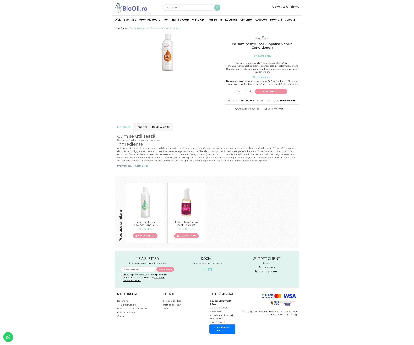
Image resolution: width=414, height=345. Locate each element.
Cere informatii (275, 108)
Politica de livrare (126, 312)
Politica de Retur (172, 304)
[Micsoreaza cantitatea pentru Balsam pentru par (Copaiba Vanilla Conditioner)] (239, 91)
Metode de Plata (172, 301)
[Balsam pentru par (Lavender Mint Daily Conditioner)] (145, 202)
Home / (118, 28)
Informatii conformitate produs (133, 165)
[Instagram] (210, 269)
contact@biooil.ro (268, 271)
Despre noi (123, 301)
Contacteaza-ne (223, 329)
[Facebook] (204, 269)
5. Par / (126, 28)
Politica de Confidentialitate (132, 308)
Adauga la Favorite (248, 108)
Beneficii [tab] (141, 127)
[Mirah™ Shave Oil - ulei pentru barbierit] (186, 202)
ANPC (166, 308)
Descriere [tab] (124, 127)
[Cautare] (217, 8)
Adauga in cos (270, 91)
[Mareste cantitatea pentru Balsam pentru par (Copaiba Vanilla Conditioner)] (250, 91)
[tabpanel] (167, 52)
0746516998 (268, 267)
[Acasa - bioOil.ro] (131, 7)
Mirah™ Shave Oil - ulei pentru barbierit (186, 223)
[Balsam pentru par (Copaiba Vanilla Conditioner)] (167, 52)
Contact (121, 316)
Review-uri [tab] (161, 127)
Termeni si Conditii (126, 304)
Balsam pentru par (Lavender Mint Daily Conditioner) (145, 223)
